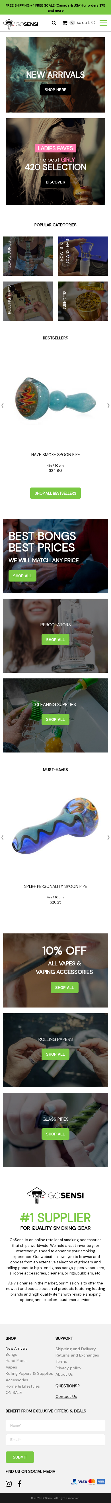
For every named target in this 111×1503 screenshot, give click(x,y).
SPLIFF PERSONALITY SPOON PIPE (55, 886)
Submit (20, 1457)
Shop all (22, 576)
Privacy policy (68, 1368)
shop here (56, 90)
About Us (64, 1374)
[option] (55, 414)
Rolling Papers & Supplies (29, 1373)
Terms (61, 1361)
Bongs (11, 1354)
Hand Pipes (16, 1360)
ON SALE (14, 1392)
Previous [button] (4, 405)
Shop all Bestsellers (55, 493)
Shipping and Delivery (76, 1348)
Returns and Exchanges (77, 1355)
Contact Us (66, 1396)
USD (83, 22)
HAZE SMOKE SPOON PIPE (55, 454)
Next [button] (107, 405)
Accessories (17, 1379)
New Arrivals (17, 1348)
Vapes (11, 1367)
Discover (55, 182)
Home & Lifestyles (23, 1386)
